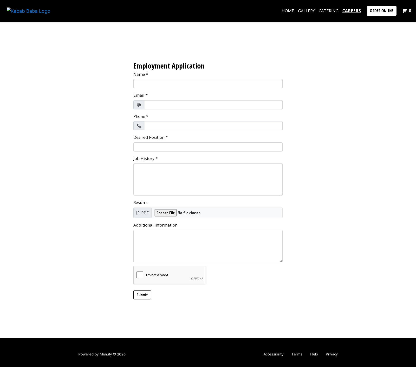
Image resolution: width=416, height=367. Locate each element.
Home (288, 10)
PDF (145, 212)
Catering (328, 10)
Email (138, 95)
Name (139, 74)
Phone (139, 116)
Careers (351, 10)
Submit (142, 294)
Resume (141, 202)
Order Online (381, 10)
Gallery (306, 10)
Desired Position (148, 137)
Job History (144, 158)
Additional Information (155, 225)
